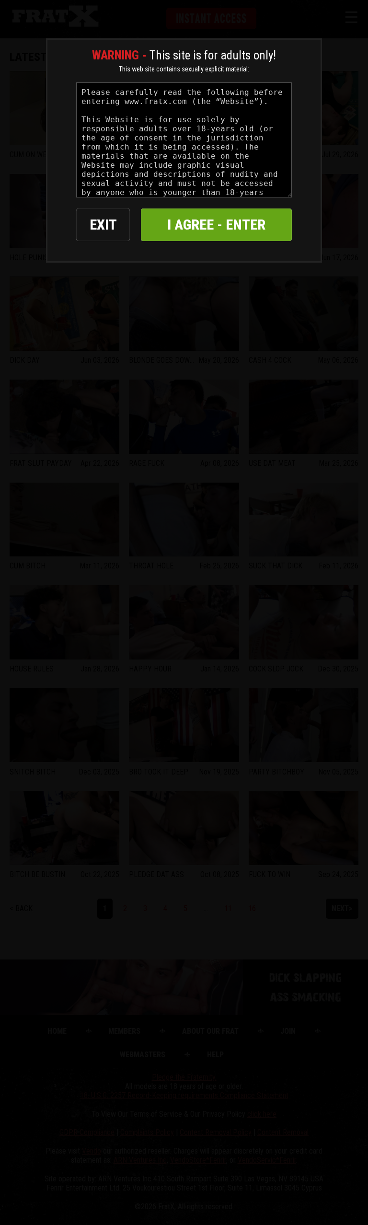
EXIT (103, 224)
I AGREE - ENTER (216, 224)
